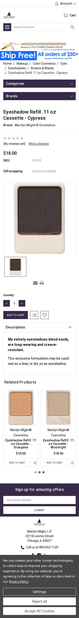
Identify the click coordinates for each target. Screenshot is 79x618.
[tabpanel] (21, 428)
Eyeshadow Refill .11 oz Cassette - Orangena (20, 444)
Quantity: (8, 295)
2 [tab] (39, 472)
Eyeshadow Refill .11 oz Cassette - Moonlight (58, 444)
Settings (39, 591)
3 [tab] (43, 472)
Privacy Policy (18, 581)
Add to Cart (17, 462)
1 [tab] (35, 472)
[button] (38, 46)
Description (15, 327)
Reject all (39, 601)
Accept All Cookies (40, 611)
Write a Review (39, 144)
